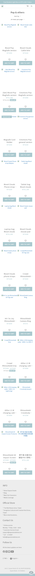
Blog (5, 493)
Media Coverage (9, 498)
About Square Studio (10, 490)
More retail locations (10, 515)
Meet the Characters (10, 495)
